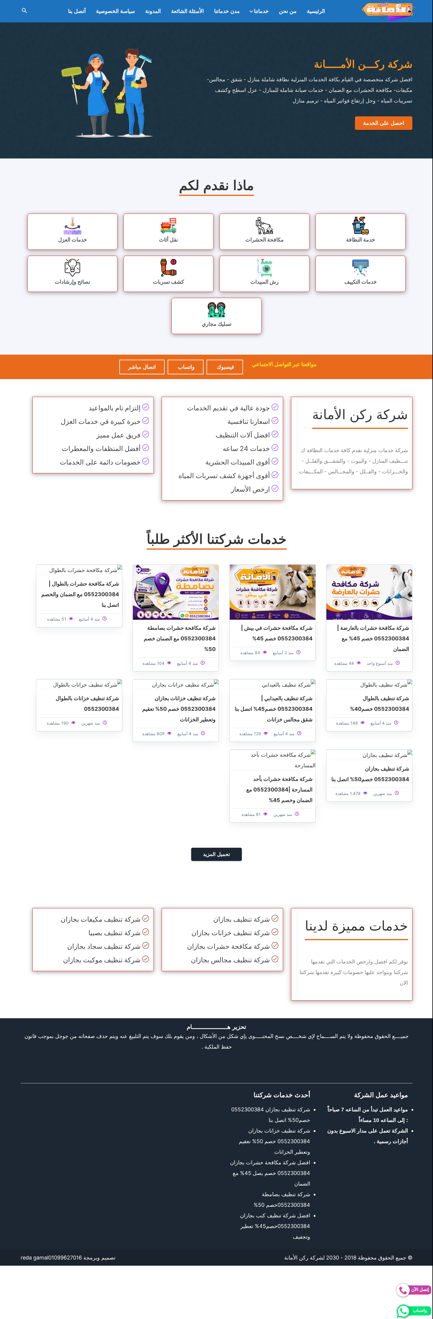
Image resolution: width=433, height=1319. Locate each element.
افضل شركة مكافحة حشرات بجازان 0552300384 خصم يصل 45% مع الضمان (270, 1173)
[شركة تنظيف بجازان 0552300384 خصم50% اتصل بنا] (387, 755)
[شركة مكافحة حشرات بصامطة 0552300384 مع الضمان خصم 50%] (176, 592)
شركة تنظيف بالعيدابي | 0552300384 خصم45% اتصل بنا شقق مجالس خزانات (274, 709)
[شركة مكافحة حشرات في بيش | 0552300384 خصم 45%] (272, 592)
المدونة (153, 11)
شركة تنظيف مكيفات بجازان (101, 919)
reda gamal (34, 1257)
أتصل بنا (77, 11)
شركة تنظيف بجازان (241, 919)
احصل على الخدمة (383, 123)
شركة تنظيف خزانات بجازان (230, 933)
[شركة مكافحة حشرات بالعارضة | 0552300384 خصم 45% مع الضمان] (369, 592)
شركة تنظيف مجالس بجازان (230, 960)
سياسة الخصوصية (115, 11)
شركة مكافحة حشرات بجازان (228, 946)
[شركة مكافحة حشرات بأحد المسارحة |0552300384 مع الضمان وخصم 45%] (272, 760)
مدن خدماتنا (227, 11)
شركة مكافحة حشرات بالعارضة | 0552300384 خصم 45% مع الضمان (373, 638)
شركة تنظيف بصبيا (114, 933)
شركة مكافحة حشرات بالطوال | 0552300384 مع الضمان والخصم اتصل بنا (80, 594)
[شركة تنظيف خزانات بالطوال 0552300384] (87, 684)
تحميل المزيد (216, 854)
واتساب (185, 367)
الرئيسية (316, 11)
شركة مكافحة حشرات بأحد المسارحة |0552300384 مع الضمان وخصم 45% (279, 789)
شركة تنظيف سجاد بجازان (104, 946)
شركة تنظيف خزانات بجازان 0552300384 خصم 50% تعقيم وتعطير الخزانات (179, 709)
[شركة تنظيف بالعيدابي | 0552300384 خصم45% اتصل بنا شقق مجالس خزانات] (288, 684)
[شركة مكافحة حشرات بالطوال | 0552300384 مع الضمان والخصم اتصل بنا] (85, 570)
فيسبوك (224, 367)
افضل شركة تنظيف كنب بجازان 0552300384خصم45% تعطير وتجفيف (275, 1226)
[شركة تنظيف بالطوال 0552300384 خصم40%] (386, 684)
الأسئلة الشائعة (187, 11)
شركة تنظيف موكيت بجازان (102, 960)
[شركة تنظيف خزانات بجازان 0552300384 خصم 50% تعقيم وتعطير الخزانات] (185, 684)
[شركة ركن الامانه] (388, 11)
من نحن (288, 11)
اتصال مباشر (142, 367)
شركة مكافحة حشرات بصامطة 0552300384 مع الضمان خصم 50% (180, 638)
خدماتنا (261, 11)
